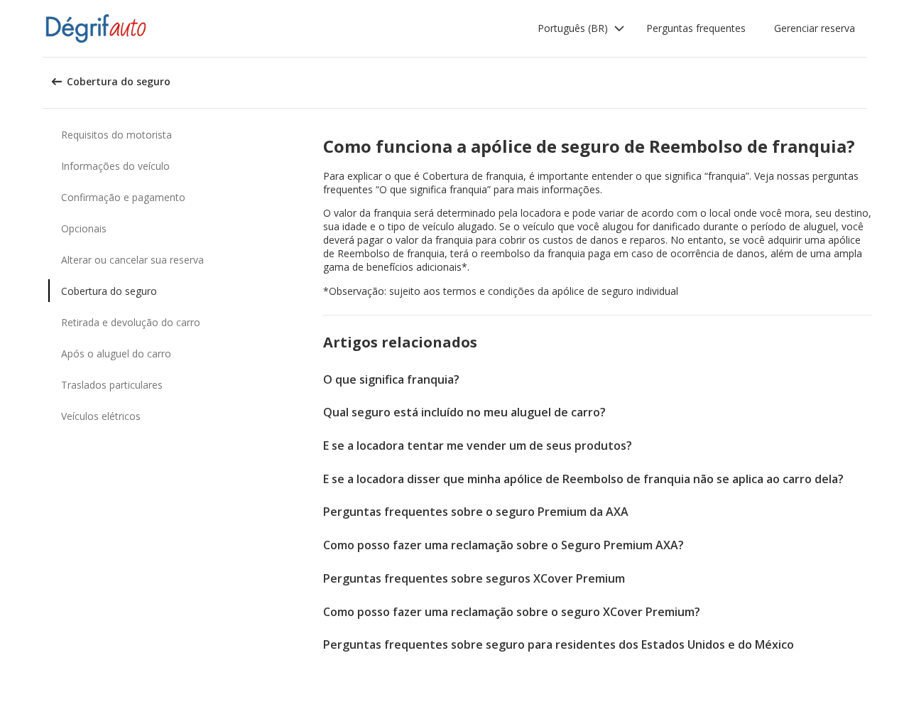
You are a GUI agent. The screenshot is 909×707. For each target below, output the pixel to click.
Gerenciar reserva (814, 28)
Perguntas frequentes (696, 28)
